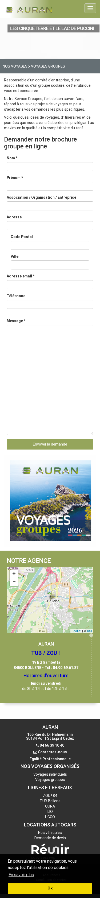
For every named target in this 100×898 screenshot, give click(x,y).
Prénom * (15, 178)
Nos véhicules (50, 832)
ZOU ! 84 (50, 795)
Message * (16, 321)
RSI (89, 631)
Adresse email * (20, 276)
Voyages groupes (50, 780)
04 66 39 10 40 (52, 745)
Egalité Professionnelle (50, 759)
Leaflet (76, 631)
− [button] (14, 582)
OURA (50, 806)
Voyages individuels (50, 774)
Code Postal (22, 237)
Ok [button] (50, 888)
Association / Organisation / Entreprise (41, 197)
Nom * (12, 158)
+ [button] (14, 574)
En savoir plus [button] (21, 874)
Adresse (14, 217)
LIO (50, 811)
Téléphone (16, 296)
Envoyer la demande (50, 444)
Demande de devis (50, 838)
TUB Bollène (50, 801)
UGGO (50, 817)
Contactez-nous (52, 752)
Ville (14, 256)
